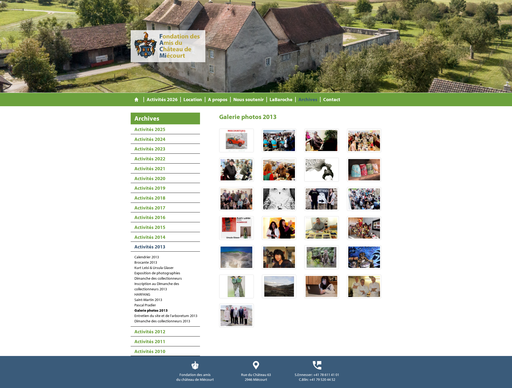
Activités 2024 (149, 139)
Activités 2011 (149, 341)
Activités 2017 (149, 208)
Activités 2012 (149, 331)
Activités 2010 (149, 351)
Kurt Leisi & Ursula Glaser (154, 267)
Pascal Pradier (145, 305)
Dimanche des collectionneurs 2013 (162, 321)
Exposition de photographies (157, 273)
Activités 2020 (149, 178)
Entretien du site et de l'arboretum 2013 (165, 315)
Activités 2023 (149, 149)
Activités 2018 (149, 198)
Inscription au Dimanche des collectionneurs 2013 (156, 286)
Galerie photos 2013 (151, 310)
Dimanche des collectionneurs (158, 278)
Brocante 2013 (145, 262)
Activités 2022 (149, 159)
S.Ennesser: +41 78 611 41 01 (317, 374)
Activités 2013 (149, 247)
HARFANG (142, 294)
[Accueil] (136, 99)
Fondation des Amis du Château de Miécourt (168, 46)
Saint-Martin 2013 (148, 299)
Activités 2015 (149, 227)
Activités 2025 (149, 129)
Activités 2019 (149, 188)
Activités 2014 (149, 237)
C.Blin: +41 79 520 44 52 (317, 379)
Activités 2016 (149, 217)
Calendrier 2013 (146, 257)
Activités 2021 (149, 168)
